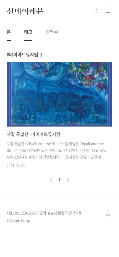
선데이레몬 (25, 11)
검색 (96, 11)
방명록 (52, 31)
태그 (28, 31)
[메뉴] (108, 11)
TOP (108, 215)
